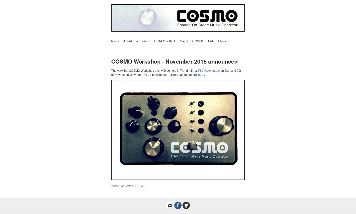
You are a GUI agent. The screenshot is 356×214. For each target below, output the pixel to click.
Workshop (143, 41)
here (201, 74)
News (115, 41)
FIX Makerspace (209, 70)
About (127, 41)
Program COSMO (191, 41)
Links (222, 41)
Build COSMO (164, 41)
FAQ (211, 41)
